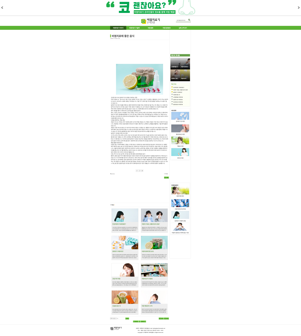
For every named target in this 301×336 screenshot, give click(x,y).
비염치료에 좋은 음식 (123, 36)
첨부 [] (112, 173)
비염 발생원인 (167, 28)
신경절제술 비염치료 (175, 66)
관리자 (112, 38)
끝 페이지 (143, 321)
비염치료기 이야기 (118, 28)
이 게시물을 (166, 173)
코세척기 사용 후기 (175, 78)
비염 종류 (150, 28)
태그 (167, 318)
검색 (127, 318)
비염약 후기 (183, 78)
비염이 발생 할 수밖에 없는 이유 (185, 66)
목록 (167, 177)
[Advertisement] (95, 61)
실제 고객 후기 (183, 28)
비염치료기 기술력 (134, 28)
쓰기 (162, 318)
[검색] (189, 20)
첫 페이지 (136, 321)
